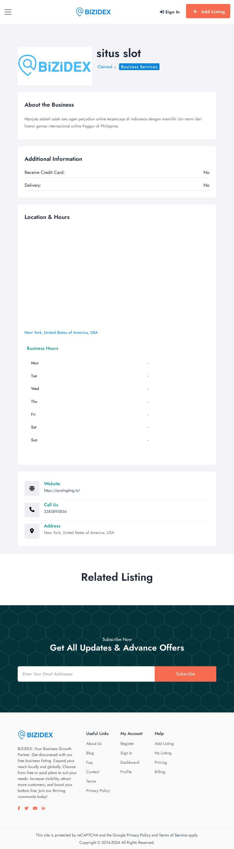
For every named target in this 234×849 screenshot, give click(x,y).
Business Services (139, 67)
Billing (160, 772)
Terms (91, 781)
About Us (94, 743)
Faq (89, 762)
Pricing (161, 762)
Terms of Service (173, 835)
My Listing (163, 753)
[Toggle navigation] (8, 12)
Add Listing (213, 12)
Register (127, 743)
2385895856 (55, 511)
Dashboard (129, 762)
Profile (126, 772)
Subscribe (185, 674)
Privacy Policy (98, 790)
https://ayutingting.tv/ (62, 490)
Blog (90, 753)
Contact (92, 772)
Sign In (126, 753)
